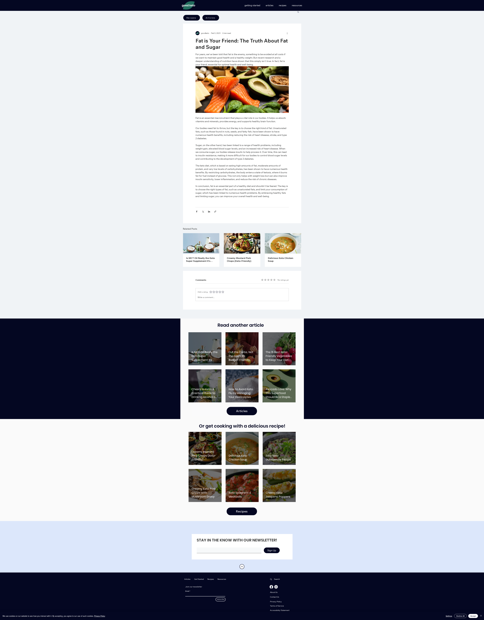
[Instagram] (276, 587)
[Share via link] (215, 211)
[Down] (241, 566)
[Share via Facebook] (196, 211)
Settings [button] (449, 616)
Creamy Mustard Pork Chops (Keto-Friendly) (239, 259)
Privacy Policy (99, 616)
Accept (473, 616)
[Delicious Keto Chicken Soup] (283, 243)
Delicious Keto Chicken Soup (280, 259)
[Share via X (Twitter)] (203, 211)
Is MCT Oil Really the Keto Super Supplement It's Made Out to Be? (200, 259)
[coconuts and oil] (201, 243)
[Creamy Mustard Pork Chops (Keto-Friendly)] (242, 243)
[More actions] (287, 33)
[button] (298, 12)
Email (187, 591)
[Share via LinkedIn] (209, 211)
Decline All (460, 616)
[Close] (480, 616)
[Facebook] (271, 587)
